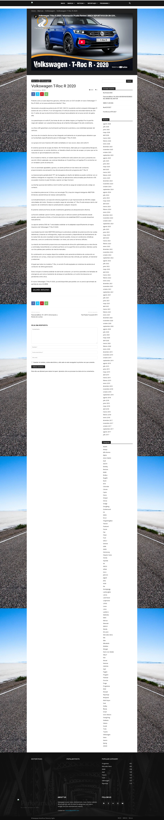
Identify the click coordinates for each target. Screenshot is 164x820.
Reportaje (106, 695)
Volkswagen (50, 11)
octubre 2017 (107, 426)
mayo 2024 (106, 201)
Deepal (105, 498)
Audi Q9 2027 (107, 107)
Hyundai (105, 561)
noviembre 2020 (108, 320)
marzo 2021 (106, 309)
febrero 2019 (107, 380)
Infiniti (105, 569)
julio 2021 (106, 298)
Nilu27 (105, 655)
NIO (104, 658)
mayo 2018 (106, 406)
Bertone (105, 469)
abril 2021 (106, 306)
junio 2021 (106, 300)
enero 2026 (106, 144)
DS (104, 512)
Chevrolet (106, 486)
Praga (105, 683)
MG (104, 638)
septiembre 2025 (108, 155)
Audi (104, 461)
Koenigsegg (106, 589)
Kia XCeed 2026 (107, 93)
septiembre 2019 (108, 360)
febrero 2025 (107, 175)
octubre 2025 (107, 152)
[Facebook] (33, 94)
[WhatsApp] (46, 94)
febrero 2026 (107, 141)
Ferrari (105, 529)
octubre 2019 (107, 358)
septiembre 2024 (108, 189)
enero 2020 (106, 349)
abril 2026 (106, 135)
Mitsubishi (106, 643)
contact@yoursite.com (72, 810)
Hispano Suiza (107, 555)
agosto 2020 (107, 329)
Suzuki (105, 726)
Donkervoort (107, 509)
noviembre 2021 (108, 286)
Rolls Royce (106, 700)
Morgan (105, 649)
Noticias (105, 663)
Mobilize (105, 646)
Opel (104, 669)
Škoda (105, 709)
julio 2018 (106, 400)
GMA (104, 546)
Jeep (104, 581)
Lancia (105, 595)
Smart (105, 712)
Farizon (105, 523)
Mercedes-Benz (108, 635)
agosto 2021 (107, 295)
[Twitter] (37, 94)
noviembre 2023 (108, 218)
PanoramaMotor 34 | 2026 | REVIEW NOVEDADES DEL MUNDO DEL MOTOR (117, 97)
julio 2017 (106, 435)
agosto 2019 (107, 363)
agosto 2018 (107, 397)
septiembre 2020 (108, 326)
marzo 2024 (106, 206)
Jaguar (105, 578)
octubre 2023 (107, 221)
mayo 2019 (106, 372)
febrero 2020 (107, 346)
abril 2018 (106, 409)
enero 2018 (106, 417)
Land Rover (106, 598)
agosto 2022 (107, 261)
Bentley (105, 466)
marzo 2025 (106, 172)
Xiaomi (105, 740)
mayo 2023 (106, 235)
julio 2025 (106, 161)
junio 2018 (106, 403)
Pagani (105, 672)
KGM (104, 583)
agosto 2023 (107, 226)
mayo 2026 (106, 132)
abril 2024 (106, 204)
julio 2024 (106, 195)
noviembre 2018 (108, 389)
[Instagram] (118, 803)
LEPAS (105, 603)
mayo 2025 (106, 166)
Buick (104, 481)
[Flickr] (113, 803)
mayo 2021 (106, 303)
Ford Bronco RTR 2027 (109, 112)
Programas (106, 686)
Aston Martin (107, 458)
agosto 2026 (107, 124)
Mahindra (106, 615)
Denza (105, 501)
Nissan (105, 660)
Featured (106, 526)
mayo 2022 (106, 269)
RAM (104, 689)
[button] (130, 3)
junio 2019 (106, 369)
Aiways (105, 449)
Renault (105, 692)
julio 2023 (106, 229)
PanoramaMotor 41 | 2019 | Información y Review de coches (44, 316)
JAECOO (105, 575)
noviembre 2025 (108, 149)
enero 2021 (106, 315)
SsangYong (106, 717)
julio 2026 (106, 127)
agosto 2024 (107, 192)
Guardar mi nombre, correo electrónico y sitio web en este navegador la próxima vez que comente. (64, 362)
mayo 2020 (106, 338)
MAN (104, 618)
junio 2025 (106, 164)
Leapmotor (106, 600)
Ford (104, 538)
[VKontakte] (122, 803)
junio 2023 (106, 232)
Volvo (104, 737)
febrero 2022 (107, 278)
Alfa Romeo (106, 452)
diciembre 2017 (107, 420)
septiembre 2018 (108, 395)
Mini (104, 640)
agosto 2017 (107, 432)
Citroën (105, 489)
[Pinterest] (42, 94)
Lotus (105, 609)
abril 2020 (106, 340)
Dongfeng (106, 506)
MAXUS (105, 626)
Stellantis (106, 720)
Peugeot (105, 675)
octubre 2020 (107, 323)
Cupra (105, 492)
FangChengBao (108, 521)
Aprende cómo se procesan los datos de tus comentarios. (76, 371)
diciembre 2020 (107, 318)
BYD (104, 484)
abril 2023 (106, 238)
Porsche (105, 680)
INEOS (105, 566)
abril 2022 (106, 272)
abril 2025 (106, 169)
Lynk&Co (106, 612)
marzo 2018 (106, 412)
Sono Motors (107, 715)
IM (104, 563)
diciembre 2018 (107, 386)
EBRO (105, 515)
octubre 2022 (107, 255)
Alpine (105, 455)
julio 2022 (106, 263)
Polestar (105, 677)
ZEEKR (105, 746)
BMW (104, 472)
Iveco (104, 572)
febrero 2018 (107, 415)
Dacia (105, 495)
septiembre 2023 (108, 224)
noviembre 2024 (108, 184)
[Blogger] (104, 803)
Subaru (105, 723)
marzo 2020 (106, 343)
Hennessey (106, 552)
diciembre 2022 (107, 249)
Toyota (105, 732)
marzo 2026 (106, 138)
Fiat (104, 532)
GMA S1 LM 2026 (108, 103)
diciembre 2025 (107, 147)
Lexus (105, 606)
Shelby (105, 706)
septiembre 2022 (108, 258)
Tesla (104, 729)
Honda (105, 558)
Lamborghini (107, 592)
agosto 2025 (107, 158)
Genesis (105, 543)
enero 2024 (106, 212)
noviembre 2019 (108, 355)
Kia (104, 586)
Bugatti (105, 478)
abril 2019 (106, 375)
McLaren (105, 632)
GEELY (105, 541)
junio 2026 (106, 129)
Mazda (105, 629)
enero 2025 (106, 178)
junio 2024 (106, 198)
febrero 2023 (107, 243)
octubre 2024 (107, 186)
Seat (104, 703)
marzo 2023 (106, 241)
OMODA (105, 666)
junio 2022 (106, 266)
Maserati (105, 623)
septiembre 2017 (108, 429)
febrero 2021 (107, 312)
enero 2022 (106, 281)
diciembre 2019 (107, 352)
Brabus (105, 475)
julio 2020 (106, 332)
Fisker (105, 535)
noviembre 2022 (108, 252)
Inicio (33, 11)
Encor (105, 518)
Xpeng (105, 743)
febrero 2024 (107, 209)
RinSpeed (106, 697)
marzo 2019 (106, 377)
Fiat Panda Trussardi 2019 (89, 315)
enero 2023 (106, 246)
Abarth (105, 446)
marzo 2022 (106, 275)
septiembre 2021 (108, 292)
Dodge (105, 504)
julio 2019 (106, 366)
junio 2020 (106, 335)
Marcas (40, 11)
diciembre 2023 (107, 215)
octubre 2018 (107, 392)
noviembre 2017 (108, 423)
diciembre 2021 (107, 283)
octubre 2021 (107, 289)
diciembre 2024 (107, 181)
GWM (104, 549)
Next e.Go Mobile (108, 652)
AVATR (105, 464)
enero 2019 (106, 383)
